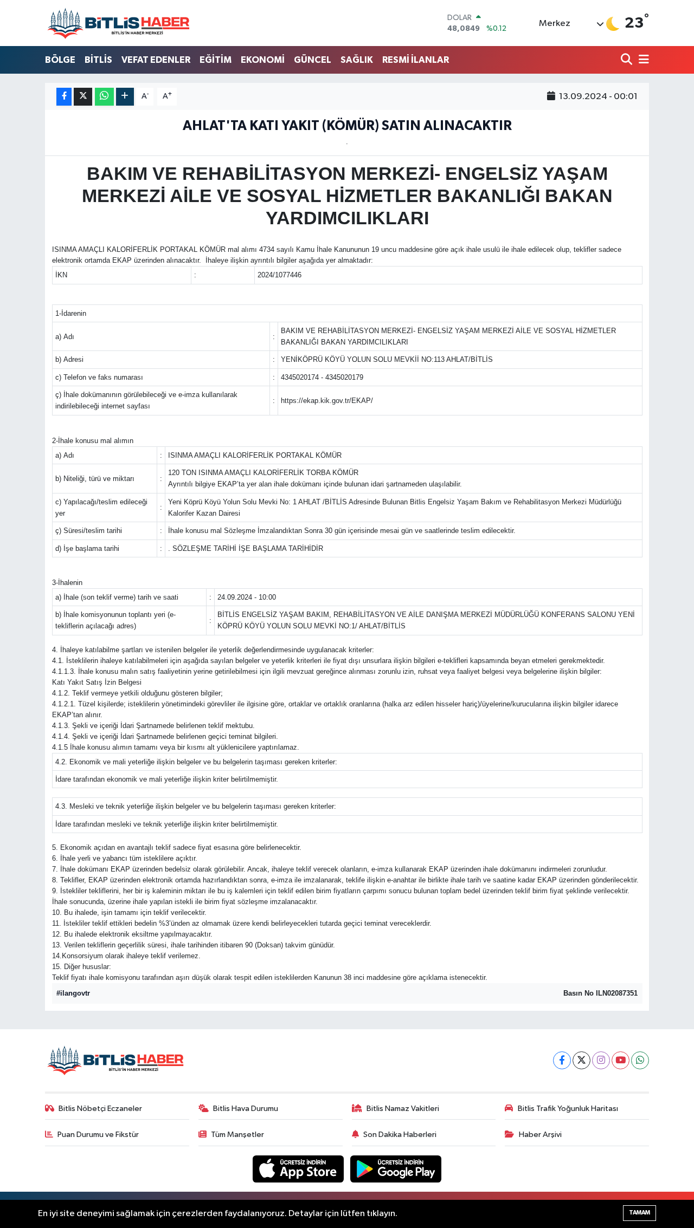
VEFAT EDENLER (155, 59)
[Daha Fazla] (125, 97)
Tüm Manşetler (237, 1134)
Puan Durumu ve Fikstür (98, 1134)
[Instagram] (601, 1060)
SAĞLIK (356, 59)
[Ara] (627, 60)
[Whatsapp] (640, 1060)
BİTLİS (98, 59)
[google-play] (396, 1168)
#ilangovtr (73, 993)
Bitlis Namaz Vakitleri (403, 1108)
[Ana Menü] (642, 60)
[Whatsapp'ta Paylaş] (104, 97)
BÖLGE (60, 59)
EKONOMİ (263, 59)
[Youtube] (620, 1060)
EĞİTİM (216, 59)
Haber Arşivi (540, 1134)
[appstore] (299, 1168)
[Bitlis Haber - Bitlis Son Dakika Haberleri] (118, 23)
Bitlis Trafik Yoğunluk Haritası (568, 1108)
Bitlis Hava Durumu (245, 1108)
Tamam (639, 1213)
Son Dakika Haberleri (399, 1134)
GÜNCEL (312, 59)
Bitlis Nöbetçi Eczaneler (100, 1108)
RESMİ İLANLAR (415, 59)
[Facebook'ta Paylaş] (64, 97)
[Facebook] (562, 1060)
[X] (581, 1060)
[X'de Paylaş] (83, 97)
